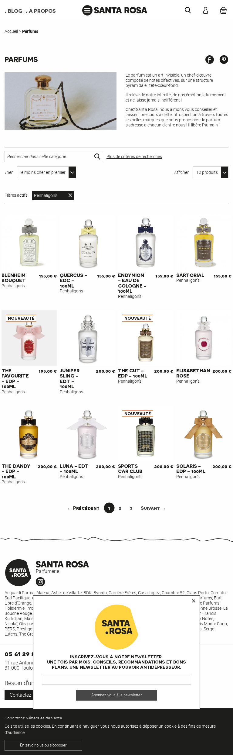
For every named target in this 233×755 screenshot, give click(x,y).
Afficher (181, 172)
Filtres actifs (16, 195)
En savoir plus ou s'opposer (43, 745)
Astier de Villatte (66, 592)
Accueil (11, 31)
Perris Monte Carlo (209, 623)
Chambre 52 (173, 592)
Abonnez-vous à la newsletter (116, 695)
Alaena (42, 592)
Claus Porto (198, 592)
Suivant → (153, 508)
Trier (9, 172)
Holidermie (15, 608)
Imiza (31, 608)
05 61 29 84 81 (26, 653)
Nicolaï (11, 623)
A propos (42, 11)
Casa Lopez (149, 592)
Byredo (100, 592)
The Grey (27, 634)
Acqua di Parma (20, 592)
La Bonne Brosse (205, 608)
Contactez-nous (26, 694)
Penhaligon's (45, 195)
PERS (10, 629)
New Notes (203, 618)
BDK (87, 592)
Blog (15, 11)
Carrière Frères (122, 592)
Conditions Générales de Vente (33, 718)
